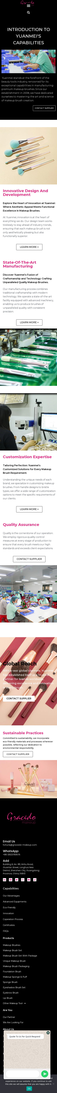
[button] (28, 6)
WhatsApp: (11, 851)
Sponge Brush (10, 982)
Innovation (8, 913)
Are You (7, 1010)
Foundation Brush (12, 971)
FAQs (5, 931)
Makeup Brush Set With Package (20, 955)
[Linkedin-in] (4, 879)
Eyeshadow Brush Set (14, 987)
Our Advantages (11, 895)
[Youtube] (28, 879)
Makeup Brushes (11, 945)
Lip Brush (8, 998)
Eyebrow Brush (11, 992)
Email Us (9, 841)
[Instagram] (22, 879)
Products (8, 938)
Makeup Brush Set (12, 950)
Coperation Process (13, 919)
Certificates (9, 925)
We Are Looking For (13, 1022)
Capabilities (11, 888)
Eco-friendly (9, 907)
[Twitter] (16, 879)
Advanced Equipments (14, 901)
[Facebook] (10, 879)
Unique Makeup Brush (14, 961)
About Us (8, 1029)
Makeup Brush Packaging (16, 966)
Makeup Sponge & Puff (15, 977)
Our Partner (9, 1017)
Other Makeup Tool (13, 1003)
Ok (29, 1088)
